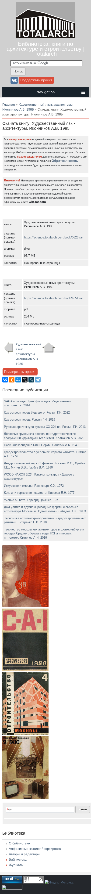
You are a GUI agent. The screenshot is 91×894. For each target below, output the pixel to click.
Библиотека (18, 859)
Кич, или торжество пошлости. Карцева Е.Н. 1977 (39, 492)
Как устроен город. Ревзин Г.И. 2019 (29, 419)
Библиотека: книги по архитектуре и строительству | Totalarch (45, 48)
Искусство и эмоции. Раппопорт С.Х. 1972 (34, 485)
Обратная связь (65, 160)
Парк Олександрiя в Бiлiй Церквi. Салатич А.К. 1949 (41, 445)
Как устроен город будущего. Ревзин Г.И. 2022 (37, 412)
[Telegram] (38, 379)
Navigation (45, 92)
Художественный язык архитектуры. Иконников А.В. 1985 (27, 354)
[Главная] (45, 36)
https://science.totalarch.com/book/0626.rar (53, 237)
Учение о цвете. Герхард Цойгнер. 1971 (32, 500)
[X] (25, 379)
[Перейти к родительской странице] (48, 347)
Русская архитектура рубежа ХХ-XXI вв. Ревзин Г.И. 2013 (45, 427)
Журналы (16, 865)
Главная (8, 104)
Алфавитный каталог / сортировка (35, 849)
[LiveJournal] (31, 379)
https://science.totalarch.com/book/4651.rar (53, 298)
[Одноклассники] (11, 379)
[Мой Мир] (18, 379)
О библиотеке (19, 843)
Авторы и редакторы (24, 854)
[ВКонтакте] (5, 379)
